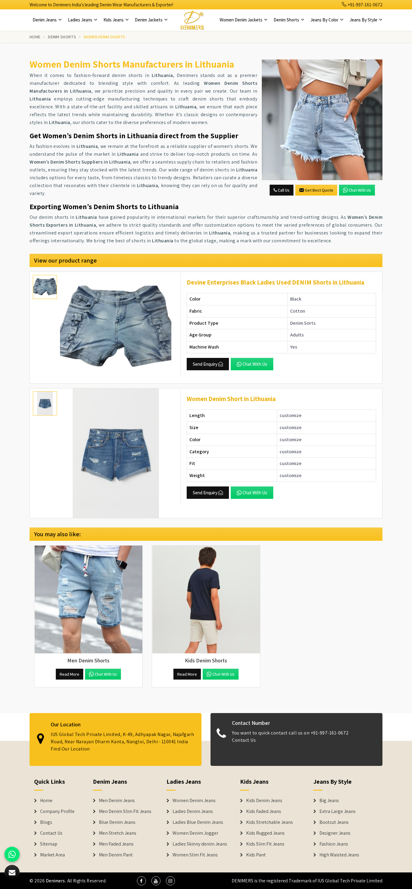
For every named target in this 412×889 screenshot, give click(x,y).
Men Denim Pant (116, 854)
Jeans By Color (324, 20)
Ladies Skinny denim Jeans (200, 844)
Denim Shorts (287, 20)
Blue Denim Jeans (117, 822)
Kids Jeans (114, 20)
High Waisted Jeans (339, 854)
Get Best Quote (319, 190)
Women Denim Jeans (194, 800)
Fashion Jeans (333, 844)
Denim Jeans (45, 20)
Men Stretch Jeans (117, 833)
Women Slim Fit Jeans (195, 854)
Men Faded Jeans (116, 844)
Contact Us (244, 740)
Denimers (55, 881)
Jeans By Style (364, 20)
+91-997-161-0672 (364, 5)
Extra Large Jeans (337, 811)
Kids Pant (256, 854)
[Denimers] (192, 20)
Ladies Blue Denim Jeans (198, 822)
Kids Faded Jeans (263, 811)
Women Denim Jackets (241, 20)
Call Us (283, 190)
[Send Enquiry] (322, 119)
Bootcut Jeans (334, 822)
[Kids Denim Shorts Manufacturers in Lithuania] (206, 600)
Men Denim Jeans (117, 800)
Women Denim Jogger (195, 833)
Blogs (46, 822)
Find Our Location (70, 749)
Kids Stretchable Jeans (269, 822)
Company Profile (57, 811)
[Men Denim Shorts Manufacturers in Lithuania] (88, 600)
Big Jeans (329, 800)
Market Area (52, 854)
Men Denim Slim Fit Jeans (125, 811)
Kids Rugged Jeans (265, 833)
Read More (69, 674)
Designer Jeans (334, 833)
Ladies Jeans (80, 20)
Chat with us (360, 190)
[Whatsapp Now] (12, 854)
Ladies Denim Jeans (193, 811)
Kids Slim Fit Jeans (265, 844)
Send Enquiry (205, 364)
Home (35, 37)
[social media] (141, 880)
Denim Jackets (149, 20)
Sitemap (48, 844)
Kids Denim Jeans (264, 800)
